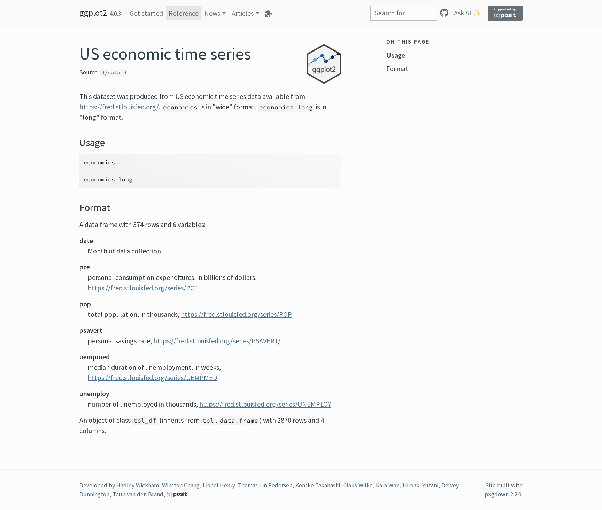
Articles (243, 13)
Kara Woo (388, 485)
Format (397, 68)
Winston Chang (181, 485)
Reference (184, 13)
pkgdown (497, 494)
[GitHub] (444, 13)
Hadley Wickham (137, 485)
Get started (146, 13)
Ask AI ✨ (467, 12)
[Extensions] (268, 13)
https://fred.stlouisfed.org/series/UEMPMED (152, 377)
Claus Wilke (358, 485)
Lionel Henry (219, 485)
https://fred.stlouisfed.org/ (119, 106)
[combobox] (403, 13)
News (212, 13)
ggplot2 (93, 12)
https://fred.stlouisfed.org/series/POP (236, 314)
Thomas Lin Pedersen (265, 485)
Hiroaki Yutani (420, 485)
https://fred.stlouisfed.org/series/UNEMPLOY (265, 404)
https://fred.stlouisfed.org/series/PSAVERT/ (216, 340)
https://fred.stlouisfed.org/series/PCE (143, 287)
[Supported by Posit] (505, 13)
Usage (395, 55)
